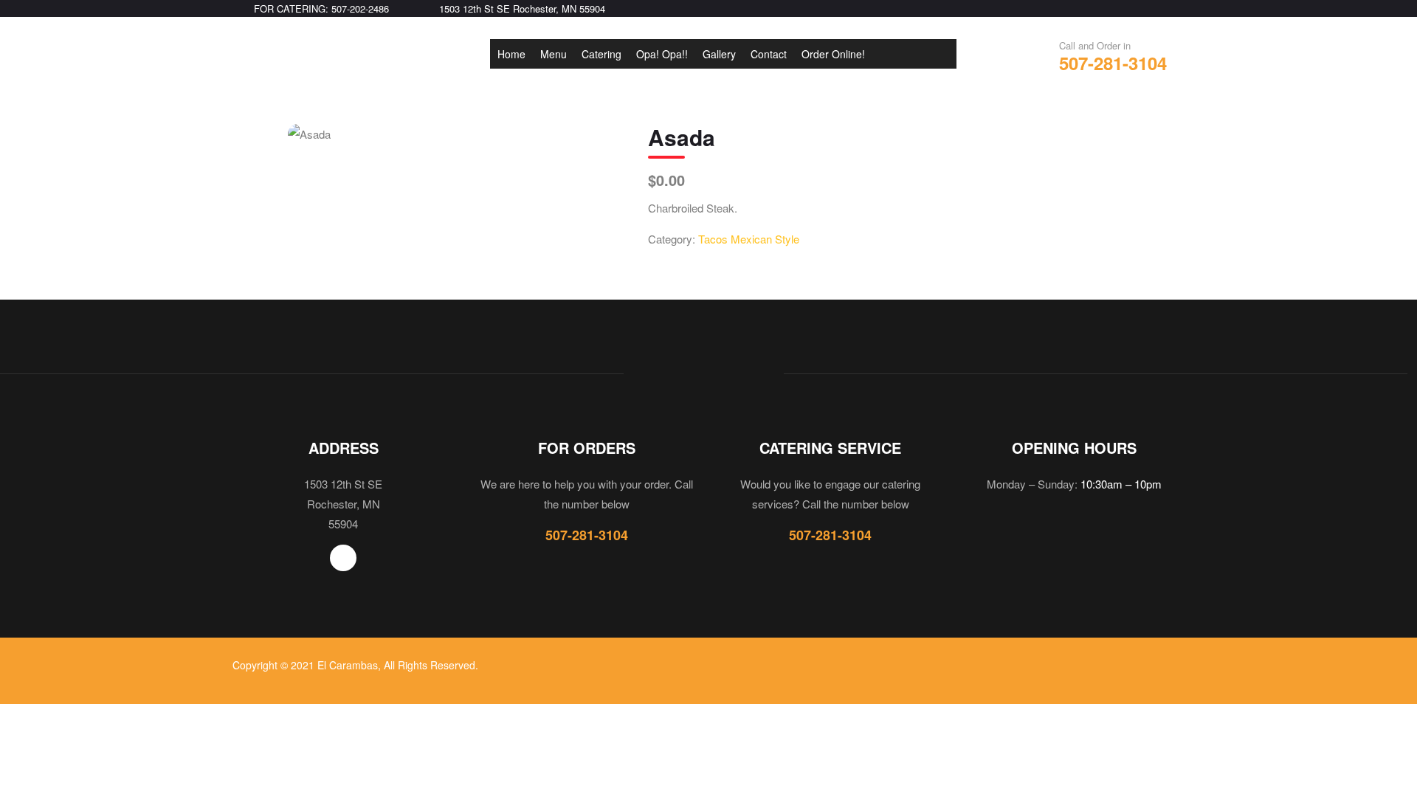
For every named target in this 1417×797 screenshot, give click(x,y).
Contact (769, 53)
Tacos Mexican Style (748, 238)
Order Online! (833, 53)
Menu (553, 53)
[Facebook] (343, 558)
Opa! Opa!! (662, 53)
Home (511, 53)
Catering (601, 53)
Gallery (719, 53)
